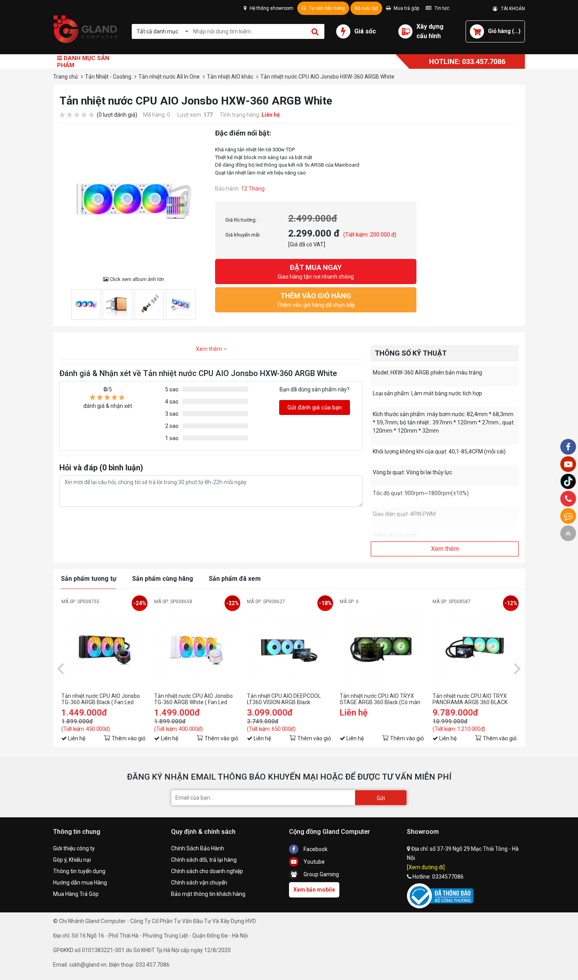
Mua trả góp (405, 8)
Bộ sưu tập (366, 8)
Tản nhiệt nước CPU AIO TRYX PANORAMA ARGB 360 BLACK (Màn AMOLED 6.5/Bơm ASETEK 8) (473, 699)
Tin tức (441, 8)
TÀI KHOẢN (511, 8)
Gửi (381, 798)
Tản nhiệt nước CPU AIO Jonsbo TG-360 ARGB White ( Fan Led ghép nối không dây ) (193, 699)
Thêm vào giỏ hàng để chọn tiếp (316, 300)
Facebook (315, 849)
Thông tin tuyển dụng (79, 871)
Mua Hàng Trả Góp (76, 894)
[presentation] (60, 668)
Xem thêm (209, 349)
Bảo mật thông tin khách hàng (208, 894)
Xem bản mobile (314, 889)
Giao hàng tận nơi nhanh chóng (316, 271)
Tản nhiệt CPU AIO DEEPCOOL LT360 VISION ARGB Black (284, 699)
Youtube (313, 862)
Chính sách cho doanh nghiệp (207, 871)
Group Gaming (320, 874)
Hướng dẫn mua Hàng (80, 882)
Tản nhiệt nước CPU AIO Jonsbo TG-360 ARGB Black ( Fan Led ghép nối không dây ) (100, 699)
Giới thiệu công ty (74, 848)
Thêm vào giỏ (128, 738)
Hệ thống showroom (271, 8)
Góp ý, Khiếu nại (72, 860)
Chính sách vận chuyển (199, 882)
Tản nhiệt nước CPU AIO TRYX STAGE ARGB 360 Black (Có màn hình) (380, 699)
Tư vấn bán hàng (326, 8)
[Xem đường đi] (426, 867)
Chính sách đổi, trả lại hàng (204, 860)
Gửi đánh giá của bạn (314, 407)
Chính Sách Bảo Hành (197, 848)
